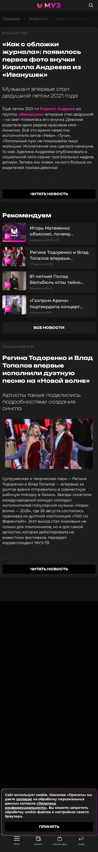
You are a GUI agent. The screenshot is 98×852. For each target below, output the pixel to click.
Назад (81, 844)
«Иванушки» (31, 114)
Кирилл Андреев (57, 109)
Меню (17, 844)
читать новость (49, 194)
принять (49, 827)
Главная (11, 18)
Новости (38, 844)
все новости (49, 328)
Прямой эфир (60, 844)
